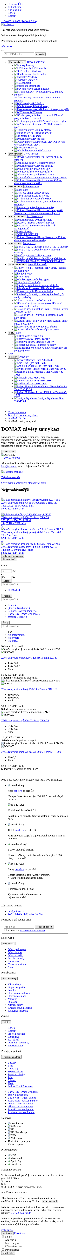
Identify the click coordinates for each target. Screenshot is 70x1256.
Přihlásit (44, 927)
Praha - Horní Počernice (20, 1086)
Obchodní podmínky (18, 1042)
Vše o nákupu (15, 10)
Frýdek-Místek (15, 1071)
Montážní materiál (17, 264)
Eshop (12, 605)
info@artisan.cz (9, 466)
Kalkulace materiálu (18, 1010)
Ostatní (6, 1022)
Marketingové (12, 1243)
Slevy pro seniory (17, 996)
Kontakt (12, 15)
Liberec (12, 1080)
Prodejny (13, 357)
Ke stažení (13, 1039)
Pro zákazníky (9, 978)
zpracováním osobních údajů (32, 930)
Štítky (5, 622)
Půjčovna (12, 1001)
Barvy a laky (15, 243)
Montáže (12, 999)
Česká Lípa (14, 1068)
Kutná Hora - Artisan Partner (22, 1100)
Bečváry (12, 1062)
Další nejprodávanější (13, 556)
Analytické (10, 1240)
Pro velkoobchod (16, 1033)
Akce (10, 353)
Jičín (10, 1077)
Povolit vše (20, 1233)
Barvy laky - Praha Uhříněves (24, 613)
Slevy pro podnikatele (19, 993)
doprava (18, 790)
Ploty (11, 333)
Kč (13, 570)
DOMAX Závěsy (17, 418)
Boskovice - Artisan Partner (22, 1097)
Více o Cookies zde (21, 1213)
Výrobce (6, 581)
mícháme (19, 869)
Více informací (50, 1201)
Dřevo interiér (15, 154)
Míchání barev (15, 1004)
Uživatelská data (13, 1246)
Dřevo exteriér (15, 186)
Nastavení (7, 1233)
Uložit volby (8, 1253)
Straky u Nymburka (19, 608)
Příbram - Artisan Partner (20, 1106)
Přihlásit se (6, 46)
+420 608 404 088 (19, 21)
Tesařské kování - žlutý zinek (23, 415)
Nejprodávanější (16, 634)
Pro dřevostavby (17, 216)
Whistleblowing (16, 1045)
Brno (10, 1065)
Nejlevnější (13, 637)
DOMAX (14, 590)
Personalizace (12, 1249)
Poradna (12, 990)
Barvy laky (13, 961)
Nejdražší (13, 640)
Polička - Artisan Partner (20, 1103)
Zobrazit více (9, 451)
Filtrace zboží (9, 559)
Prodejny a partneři (11, 1057)
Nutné (8, 1236)
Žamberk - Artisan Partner (22, 611)
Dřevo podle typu (17, 62)
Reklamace (13, 1036)
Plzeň (11, 1083)
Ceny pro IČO (15, 4)
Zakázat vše (7, 1230)
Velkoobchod (14, 7)
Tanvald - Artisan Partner (21, 1109)
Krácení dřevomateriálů (20, 1007)
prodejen (19, 830)
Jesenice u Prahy (17, 616)
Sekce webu (8, 943)
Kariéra (11, 12)
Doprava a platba (16, 987)
